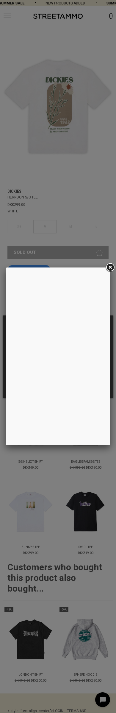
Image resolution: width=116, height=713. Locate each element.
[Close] (110, 267)
